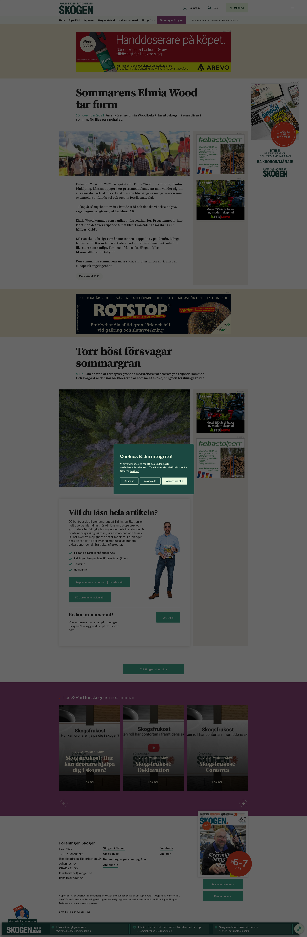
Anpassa (129, 481)
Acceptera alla (174, 481)
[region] (153, 468)
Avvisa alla (150, 481)
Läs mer (134, 471)
